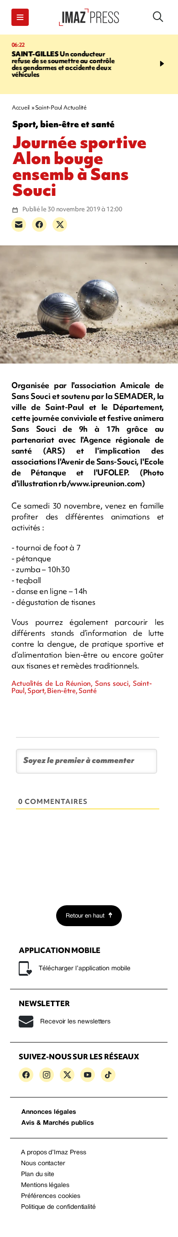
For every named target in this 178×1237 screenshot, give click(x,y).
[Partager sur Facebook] (39, 224)
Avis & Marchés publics (57, 1123)
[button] (20, 17)
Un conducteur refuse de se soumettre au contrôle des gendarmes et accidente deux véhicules (61, 64)
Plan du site (37, 1174)
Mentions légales (45, 1185)
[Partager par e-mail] (18, 224)
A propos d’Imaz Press (53, 1153)
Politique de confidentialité (58, 1207)
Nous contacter (43, 1164)
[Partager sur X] (59, 224)
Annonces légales (48, 1112)
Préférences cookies (50, 1196)
